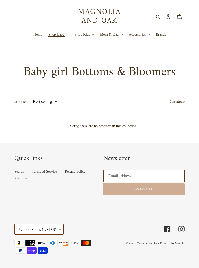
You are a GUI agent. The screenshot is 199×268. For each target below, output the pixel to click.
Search (19, 171)
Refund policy (75, 171)
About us (20, 178)
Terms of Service (44, 171)
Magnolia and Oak (99, 16)
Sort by (20, 102)
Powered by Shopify (172, 242)
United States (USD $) (37, 229)
